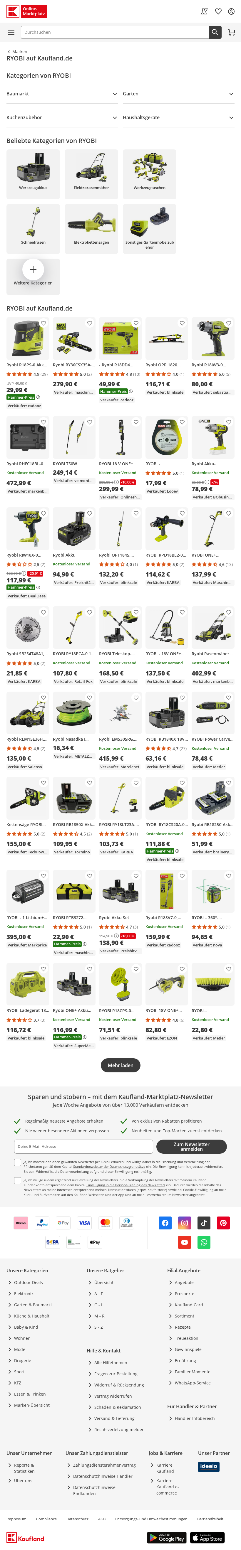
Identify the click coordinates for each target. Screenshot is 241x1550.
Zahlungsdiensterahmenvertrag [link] (104, 1465)
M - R (99, 1316)
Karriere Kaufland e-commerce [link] (167, 1487)
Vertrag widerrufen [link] (113, 1396)
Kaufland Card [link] (189, 1305)
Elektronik (24, 1293)
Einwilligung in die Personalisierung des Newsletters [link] (125, 1185)
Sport (19, 1371)
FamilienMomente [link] (192, 1371)
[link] (204, 11)
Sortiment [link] (184, 1316)
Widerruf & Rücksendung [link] (119, 1385)
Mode (19, 1349)
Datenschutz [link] (77, 1519)
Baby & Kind (26, 1327)
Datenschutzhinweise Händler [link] (103, 1476)
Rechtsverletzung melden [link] (119, 1429)
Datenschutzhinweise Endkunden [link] (94, 1490)
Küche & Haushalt (31, 1316)
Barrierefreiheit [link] (210, 1519)
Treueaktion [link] (186, 1338)
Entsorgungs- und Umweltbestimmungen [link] (151, 1519)
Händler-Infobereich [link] (195, 1418)
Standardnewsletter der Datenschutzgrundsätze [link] (109, 1166)
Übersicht (103, 1282)
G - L (98, 1305)
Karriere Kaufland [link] (165, 1468)
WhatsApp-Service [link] (193, 1383)
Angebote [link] (184, 1282)
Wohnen (22, 1338)
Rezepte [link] (183, 1327)
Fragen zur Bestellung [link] (116, 1374)
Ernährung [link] (185, 1360)
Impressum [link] (16, 1519)
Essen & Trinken (30, 1394)
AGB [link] (102, 1519)
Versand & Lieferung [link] (114, 1418)
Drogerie (22, 1360)
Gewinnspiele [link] (188, 1349)
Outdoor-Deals (28, 1282)
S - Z (98, 1327)
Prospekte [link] (184, 1293)
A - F (98, 1293)
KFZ (17, 1383)
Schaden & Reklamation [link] (117, 1407)
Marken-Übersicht (32, 1405)
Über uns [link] (23, 1480)
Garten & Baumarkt (33, 1305)
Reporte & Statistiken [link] (24, 1468)
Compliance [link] (46, 1519)
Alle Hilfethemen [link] (110, 1362)
